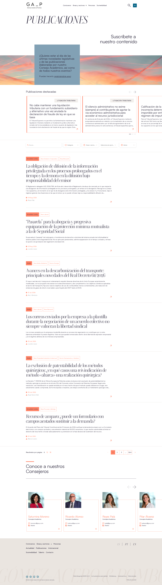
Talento (41, 552)
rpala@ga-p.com (110, 523)
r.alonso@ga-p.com (74, 523)
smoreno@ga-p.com (37, 523)
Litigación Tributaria (66, 100)
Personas (91, 5)
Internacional (53, 548)
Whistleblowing (112, 576)
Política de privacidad (131, 579)
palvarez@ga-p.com (148, 523)
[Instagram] (31, 577)
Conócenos (67, 5)
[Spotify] (34, 577)
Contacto (49, 552)
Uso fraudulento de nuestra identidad (99, 576)
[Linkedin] (27, 577)
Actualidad (30, 548)
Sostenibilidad (102, 5)
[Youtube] (38, 577)
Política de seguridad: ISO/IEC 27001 (81, 576)
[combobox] (71, 145)
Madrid (33, 525)
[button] (135, 92)
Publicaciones (41, 548)
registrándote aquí (62, 76)
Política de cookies (132, 576)
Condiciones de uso (122, 576)
